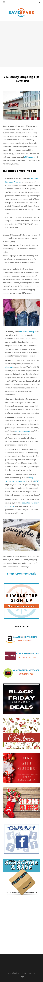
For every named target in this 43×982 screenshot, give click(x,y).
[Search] (39, 2)
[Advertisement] (21, 44)
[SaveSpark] (21, 12)
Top (22, 977)
